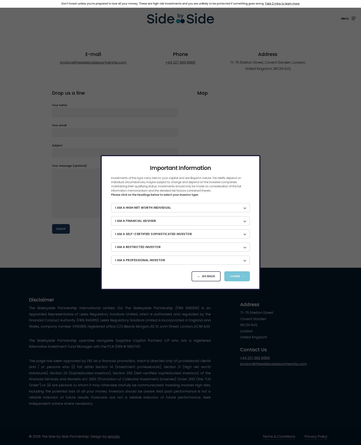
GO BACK (208, 276)
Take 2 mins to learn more (282, 3)
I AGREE (235, 276)
